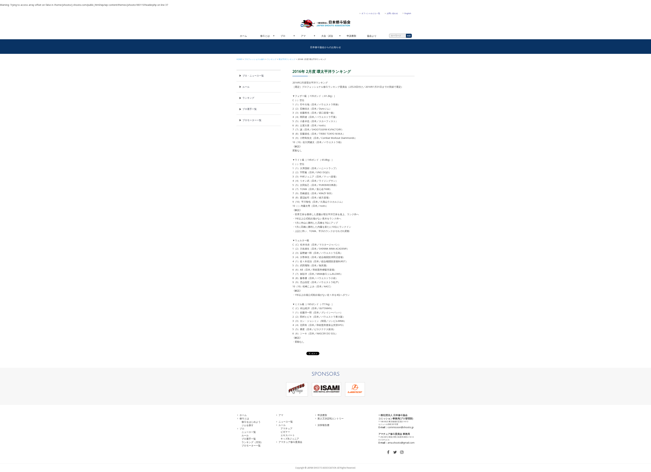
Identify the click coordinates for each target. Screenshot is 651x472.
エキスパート (288, 435)
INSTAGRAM (402, 452)
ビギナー (285, 431)
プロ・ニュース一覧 (253, 75)
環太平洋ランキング (287, 59)
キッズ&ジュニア (290, 438)
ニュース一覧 (249, 432)
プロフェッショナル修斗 (254, 59)
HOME (239, 59)
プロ (283, 35)
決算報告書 (323, 425)
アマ (303, 35)
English (408, 13)
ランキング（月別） (252, 442)
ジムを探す (247, 425)
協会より (372, 35)
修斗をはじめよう (251, 421)
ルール (246, 86)
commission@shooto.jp (401, 427)
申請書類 (351, 35)
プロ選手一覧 (249, 109)
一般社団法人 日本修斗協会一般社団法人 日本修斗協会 (325, 23)
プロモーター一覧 (251, 120)
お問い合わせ (392, 13)
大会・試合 (327, 35)
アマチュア (286, 428)
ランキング (271, 59)
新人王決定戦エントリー (331, 418)
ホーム (243, 35)
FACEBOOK (388, 452)
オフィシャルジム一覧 (370, 13)
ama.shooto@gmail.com (401, 442)
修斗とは (265, 35)
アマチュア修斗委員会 (290, 442)
